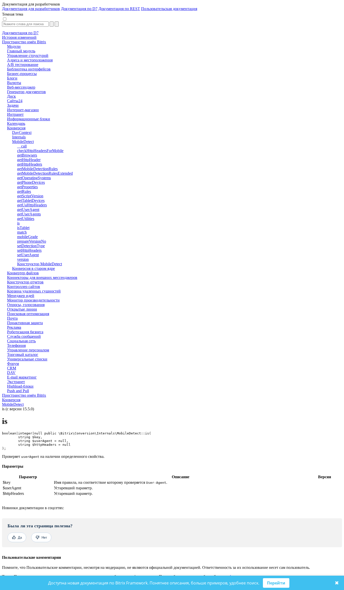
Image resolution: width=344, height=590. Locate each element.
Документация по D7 (79, 9)
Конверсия (11, 400)
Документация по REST (119, 9)
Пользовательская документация (169, 9)
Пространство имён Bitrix (24, 395)
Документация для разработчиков (31, 9)
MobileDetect (13, 404)
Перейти (276, 583)
